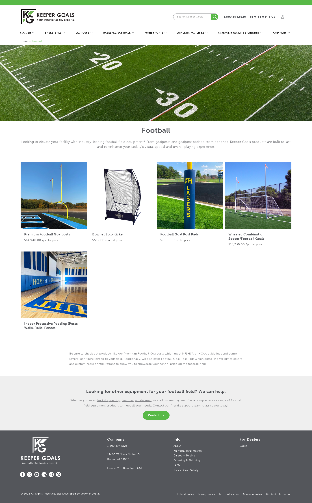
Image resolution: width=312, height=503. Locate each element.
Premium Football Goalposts (47, 234)
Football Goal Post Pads (179, 234)
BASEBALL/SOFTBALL (117, 32)
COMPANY (280, 32)
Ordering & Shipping (187, 460)
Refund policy (185, 494)
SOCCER (25, 32)
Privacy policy (206, 494)
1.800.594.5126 (235, 16)
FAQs (177, 465)
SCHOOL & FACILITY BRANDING (238, 32)
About (177, 445)
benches (128, 400)
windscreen (143, 400)
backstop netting (108, 400)
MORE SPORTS (154, 32)
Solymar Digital (90, 493)
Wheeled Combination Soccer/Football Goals (246, 236)
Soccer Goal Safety (186, 470)
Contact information (278, 494)
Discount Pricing (184, 455)
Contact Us (156, 415)
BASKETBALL (53, 32)
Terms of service (229, 494)
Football (37, 41)
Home (24, 41)
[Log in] (283, 18)
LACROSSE (82, 32)
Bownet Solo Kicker (108, 234)
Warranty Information (188, 450)
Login (243, 445)
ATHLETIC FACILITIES (190, 32)
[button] (27, 33)
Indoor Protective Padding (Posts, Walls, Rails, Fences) (51, 326)
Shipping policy (252, 494)
